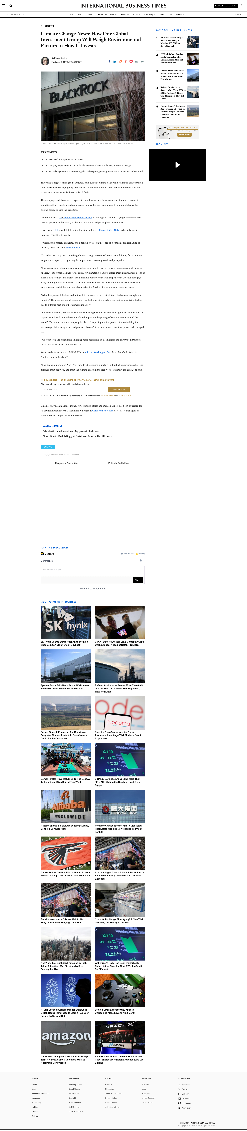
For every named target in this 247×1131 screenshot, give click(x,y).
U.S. (71, 14)
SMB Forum (74, 1094)
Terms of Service (107, 395)
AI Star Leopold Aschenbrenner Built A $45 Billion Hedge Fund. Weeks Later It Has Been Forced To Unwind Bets (65, 1013)
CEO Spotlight (74, 1107)
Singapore (146, 1094)
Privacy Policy (125, 395)
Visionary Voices (75, 1084)
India (144, 1089)
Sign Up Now (184, 135)
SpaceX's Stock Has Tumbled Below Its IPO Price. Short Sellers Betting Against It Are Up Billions (119, 1059)
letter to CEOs (72, 247)
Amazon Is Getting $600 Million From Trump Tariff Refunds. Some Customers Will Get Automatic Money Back (64, 1059)
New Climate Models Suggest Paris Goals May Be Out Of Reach (77, 436)
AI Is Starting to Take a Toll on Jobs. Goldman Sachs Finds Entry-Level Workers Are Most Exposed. (119, 875)
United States (147, 1103)
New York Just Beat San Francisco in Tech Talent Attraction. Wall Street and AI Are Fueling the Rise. (64, 966)
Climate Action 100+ (108, 230)
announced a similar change (77, 217)
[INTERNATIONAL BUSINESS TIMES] (123, 6)
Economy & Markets (107, 14)
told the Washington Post (98, 352)
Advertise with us (112, 1107)
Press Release (75, 1103)
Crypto (136, 14)
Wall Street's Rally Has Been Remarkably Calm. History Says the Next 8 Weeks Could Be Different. (118, 966)
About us (109, 1084)
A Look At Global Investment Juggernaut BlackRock (71, 431)
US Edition (236, 14)
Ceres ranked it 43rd (102, 410)
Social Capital (74, 1089)
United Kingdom (148, 1098)
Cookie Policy (111, 1103)
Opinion (162, 14)
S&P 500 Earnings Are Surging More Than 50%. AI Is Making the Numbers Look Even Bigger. (118, 782)
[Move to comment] (142, 61)
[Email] (136, 61)
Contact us (109, 1089)
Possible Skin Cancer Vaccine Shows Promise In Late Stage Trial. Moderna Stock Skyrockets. (118, 735)
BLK (56, 230)
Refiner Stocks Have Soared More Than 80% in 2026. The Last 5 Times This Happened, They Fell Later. (119, 688)
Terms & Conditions (113, 1094)
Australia (145, 1084)
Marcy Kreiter (60, 58)
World (80, 14)
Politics (90, 14)
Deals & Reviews (178, 14)
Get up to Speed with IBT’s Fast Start (182, 128)
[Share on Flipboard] (126, 61)
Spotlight (72, 1098)
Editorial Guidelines (119, 463)
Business (125, 14)
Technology (149, 14)
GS (60, 217)
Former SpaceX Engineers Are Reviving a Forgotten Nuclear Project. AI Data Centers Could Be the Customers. (64, 735)
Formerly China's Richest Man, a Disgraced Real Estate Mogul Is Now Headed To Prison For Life (118, 829)
